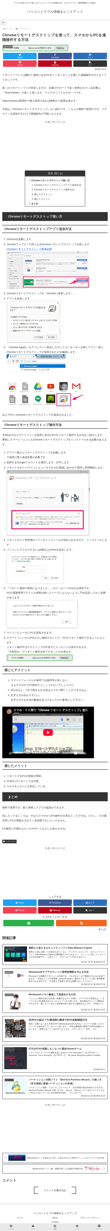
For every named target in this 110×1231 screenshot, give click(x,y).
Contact (55, 1222)
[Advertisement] (55, 144)
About (55, 1218)
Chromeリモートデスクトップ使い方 (50, 180)
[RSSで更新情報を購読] (81, 923)
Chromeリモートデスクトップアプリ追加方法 (57, 185)
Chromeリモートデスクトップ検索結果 (29, 249)
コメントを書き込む (55, 1190)
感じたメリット (42, 199)
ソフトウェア (10, 841)
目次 (50, 173)
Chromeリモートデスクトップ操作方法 (54, 189)
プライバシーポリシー (90, 1218)
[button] (90, 63)
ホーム (20, 1218)
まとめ (34, 203)
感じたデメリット (43, 194)
